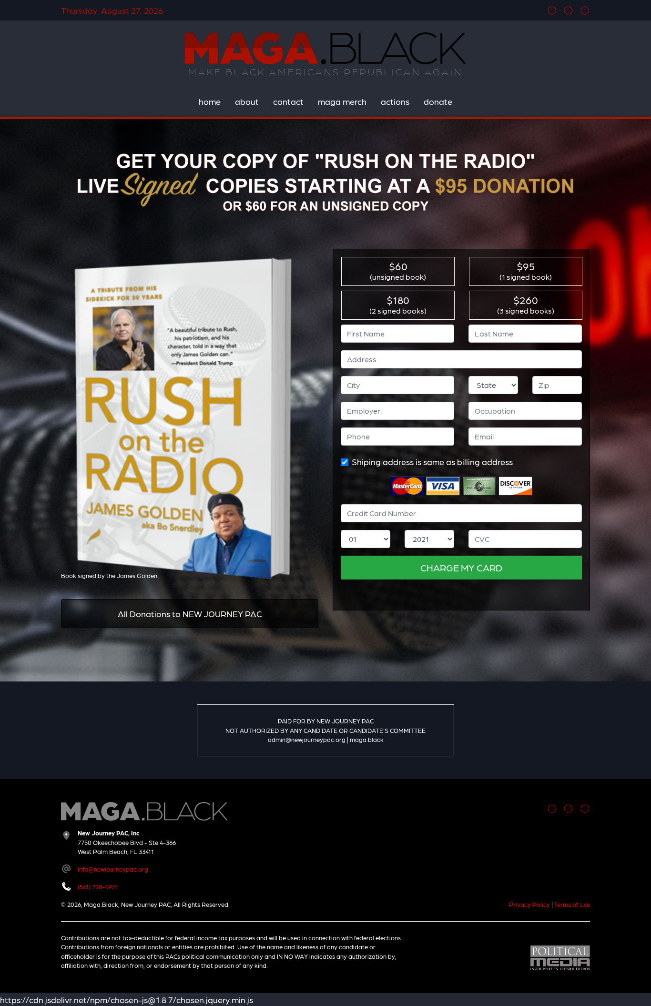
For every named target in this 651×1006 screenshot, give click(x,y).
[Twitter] (568, 10)
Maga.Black (325, 48)
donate (438, 101)
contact (288, 101)
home (210, 101)
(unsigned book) (398, 270)
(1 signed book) (525, 270)
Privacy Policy (529, 904)
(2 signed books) (398, 304)
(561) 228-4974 (98, 886)
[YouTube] (585, 10)
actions (395, 101)
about (247, 101)
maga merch (342, 101)
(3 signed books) (525, 304)
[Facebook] (552, 10)
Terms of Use (572, 904)
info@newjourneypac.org (113, 869)
